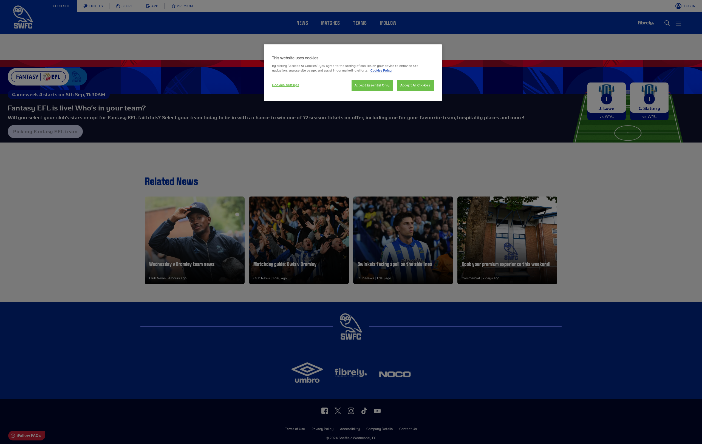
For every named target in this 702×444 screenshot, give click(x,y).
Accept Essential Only (372, 85)
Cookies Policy (381, 70)
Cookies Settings (285, 85)
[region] (353, 72)
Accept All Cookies (415, 85)
